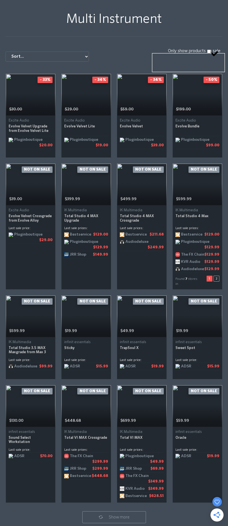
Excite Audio (19, 120)
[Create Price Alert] (51, 109)
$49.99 (127, 331)
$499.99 (128, 199)
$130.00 (16, 421)
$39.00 (15, 199)
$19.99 (71, 331)
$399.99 (72, 199)
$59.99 (182, 421)
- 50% (211, 80)
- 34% (100, 80)
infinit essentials (77, 342)
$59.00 (126, 109)
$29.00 (71, 109)
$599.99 (184, 199)
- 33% (45, 80)
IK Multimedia (75, 210)
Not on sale (37, 169)
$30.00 (15, 109)
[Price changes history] (44, 109)
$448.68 (73, 421)
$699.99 (128, 421)
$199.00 (183, 109)
